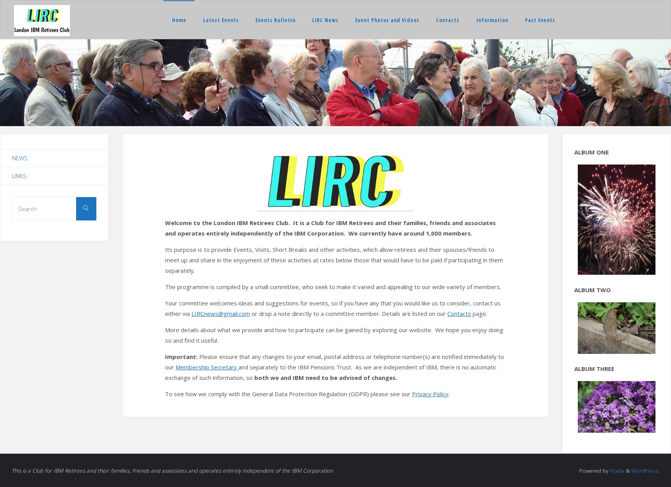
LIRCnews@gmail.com (220, 313)
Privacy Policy (430, 394)
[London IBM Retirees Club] (42, 20)
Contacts (447, 20)
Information (492, 20)
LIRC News (325, 20)
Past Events (540, 20)
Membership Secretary (207, 367)
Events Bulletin (276, 20)
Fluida (616, 445)
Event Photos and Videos (387, 20)
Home (179, 20)
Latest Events (221, 20)
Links (19, 176)
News (20, 158)
